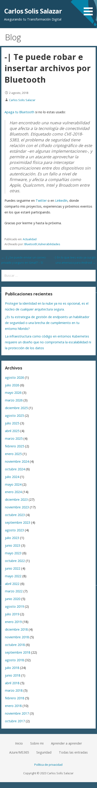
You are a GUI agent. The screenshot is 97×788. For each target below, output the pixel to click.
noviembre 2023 (17, 507)
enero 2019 (13, 622)
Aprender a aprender (66, 743)
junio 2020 (12, 599)
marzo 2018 (14, 690)
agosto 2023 (14, 530)
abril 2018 (12, 683)
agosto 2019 (14, 606)
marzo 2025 (14, 438)
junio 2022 (12, 568)
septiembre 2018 (17, 652)
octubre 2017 (15, 721)
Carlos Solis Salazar (33, 11)
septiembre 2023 (17, 522)
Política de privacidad (48, 765)
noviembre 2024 (17, 461)
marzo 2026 (14, 400)
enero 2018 (13, 706)
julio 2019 (12, 614)
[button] (90, 8)
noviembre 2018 (17, 637)
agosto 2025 (14, 415)
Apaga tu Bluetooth (19, 112)
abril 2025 (12, 431)
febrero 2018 (14, 698)
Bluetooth (30, 244)
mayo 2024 (13, 484)
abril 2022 (12, 584)
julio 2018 (12, 668)
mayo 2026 (13, 392)
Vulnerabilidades (49, 244)
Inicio (19, 743)
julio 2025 (12, 423)
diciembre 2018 (16, 629)
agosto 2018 (14, 660)
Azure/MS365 (19, 752)
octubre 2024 (15, 469)
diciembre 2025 (16, 408)
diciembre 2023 (16, 499)
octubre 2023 (15, 515)
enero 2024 (13, 492)
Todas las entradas (73, 752)
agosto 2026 (14, 377)
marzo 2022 (14, 591)
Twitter (41, 200)
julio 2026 (12, 385)
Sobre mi (37, 743)
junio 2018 (12, 675)
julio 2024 (12, 477)
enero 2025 (13, 454)
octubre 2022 (15, 561)
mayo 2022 (13, 576)
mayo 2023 (13, 553)
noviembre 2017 (17, 713)
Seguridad (43, 752)
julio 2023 (12, 538)
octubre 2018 (15, 645)
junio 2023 (12, 545)
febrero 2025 (14, 446)
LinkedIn (61, 200)
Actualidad (30, 239)
